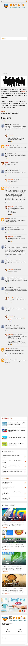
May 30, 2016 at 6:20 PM (14, 348)
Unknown (7, 145)
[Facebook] (3, 1)
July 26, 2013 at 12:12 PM (17, 236)
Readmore (5, 527)
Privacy (20, 629)
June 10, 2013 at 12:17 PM (17, 135)
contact (23, 91)
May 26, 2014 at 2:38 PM (17, 316)
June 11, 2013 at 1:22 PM (14, 162)
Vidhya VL (10, 135)
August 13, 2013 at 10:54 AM (16, 287)
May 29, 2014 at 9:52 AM (15, 325)
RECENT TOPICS (7, 418)
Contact (8, 631)
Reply (6, 131)
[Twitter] (1, 1)
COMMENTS (5, 478)
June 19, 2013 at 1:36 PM (17, 179)
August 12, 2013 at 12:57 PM (15, 245)
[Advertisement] (13, 22)
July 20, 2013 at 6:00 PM (12, 218)
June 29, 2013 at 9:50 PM (15, 187)
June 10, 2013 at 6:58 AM (15, 124)
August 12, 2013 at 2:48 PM (15, 260)
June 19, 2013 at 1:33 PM (15, 170)
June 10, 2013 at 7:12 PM (14, 145)
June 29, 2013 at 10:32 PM (17, 206)
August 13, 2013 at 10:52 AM (16, 277)
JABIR (6, 218)
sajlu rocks (7, 187)
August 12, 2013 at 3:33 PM (17, 269)
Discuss (20, 631)
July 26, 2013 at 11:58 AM (15, 227)
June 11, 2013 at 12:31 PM (11, 153)
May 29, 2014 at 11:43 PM (17, 334)
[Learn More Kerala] (14, 7)
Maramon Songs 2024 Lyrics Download (16, 437)
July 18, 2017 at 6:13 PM (13, 359)
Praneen (7, 359)
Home (8, 629)
